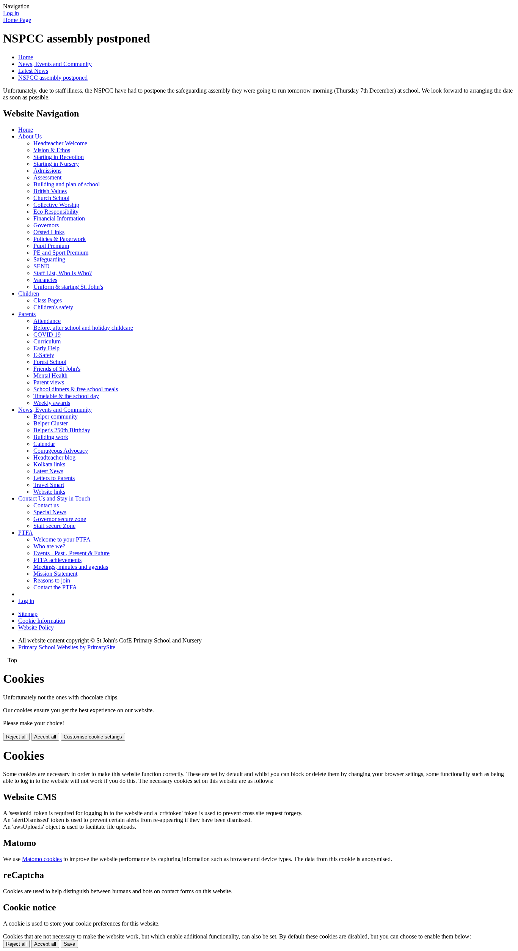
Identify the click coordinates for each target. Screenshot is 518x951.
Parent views (48, 382)
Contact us (46, 505)
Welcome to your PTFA (62, 539)
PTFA (25, 532)
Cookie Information (41, 620)
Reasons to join (51, 580)
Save (69, 944)
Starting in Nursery (56, 164)
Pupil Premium (51, 245)
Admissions (47, 170)
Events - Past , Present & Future (71, 553)
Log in (11, 13)
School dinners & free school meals (75, 389)
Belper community (55, 416)
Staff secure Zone (54, 526)
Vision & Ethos (51, 150)
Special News (49, 512)
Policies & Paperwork (59, 239)
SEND (41, 266)
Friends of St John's (56, 368)
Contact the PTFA (55, 587)
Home (25, 57)
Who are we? (49, 546)
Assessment (47, 177)
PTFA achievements (57, 560)
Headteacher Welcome (60, 143)
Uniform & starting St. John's (68, 286)
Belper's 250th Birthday (61, 430)
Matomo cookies (42, 859)
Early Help (46, 348)
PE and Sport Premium (60, 252)
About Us (30, 136)
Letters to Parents (54, 478)
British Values (50, 191)
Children (28, 293)
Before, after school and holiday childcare (83, 327)
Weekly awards (51, 403)
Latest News (33, 71)
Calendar (44, 444)
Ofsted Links (48, 232)
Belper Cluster (50, 423)
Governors (46, 225)
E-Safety (43, 355)
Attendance (47, 321)
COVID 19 (47, 334)
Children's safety (53, 307)
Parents (27, 314)
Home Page (17, 20)
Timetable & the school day (66, 396)
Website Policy (36, 627)
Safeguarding (49, 259)
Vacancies (45, 280)
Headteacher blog (54, 457)
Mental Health (50, 375)
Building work (50, 437)
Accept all (45, 737)
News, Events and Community (55, 64)
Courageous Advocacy (60, 450)
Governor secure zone (59, 519)
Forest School (49, 362)
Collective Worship (56, 205)
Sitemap (28, 614)
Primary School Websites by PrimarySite (66, 647)
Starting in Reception (58, 157)
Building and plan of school (66, 184)
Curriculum (47, 341)
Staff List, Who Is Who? (62, 273)
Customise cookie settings (93, 737)
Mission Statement (55, 573)
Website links (49, 491)
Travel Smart (48, 485)
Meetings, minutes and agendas (70, 567)
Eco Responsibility (55, 211)
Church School (51, 198)
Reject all (16, 737)
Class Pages (47, 300)
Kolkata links (49, 464)
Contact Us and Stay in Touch (54, 498)
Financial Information (59, 218)
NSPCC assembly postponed (53, 77)
